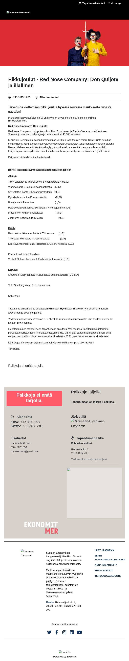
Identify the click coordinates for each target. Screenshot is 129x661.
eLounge (115, 3)
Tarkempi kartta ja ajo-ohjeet (89, 459)
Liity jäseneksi (104, 550)
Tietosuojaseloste (108, 576)
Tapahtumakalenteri (93, 3)
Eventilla (71, 656)
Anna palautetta (106, 565)
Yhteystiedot (104, 570)
